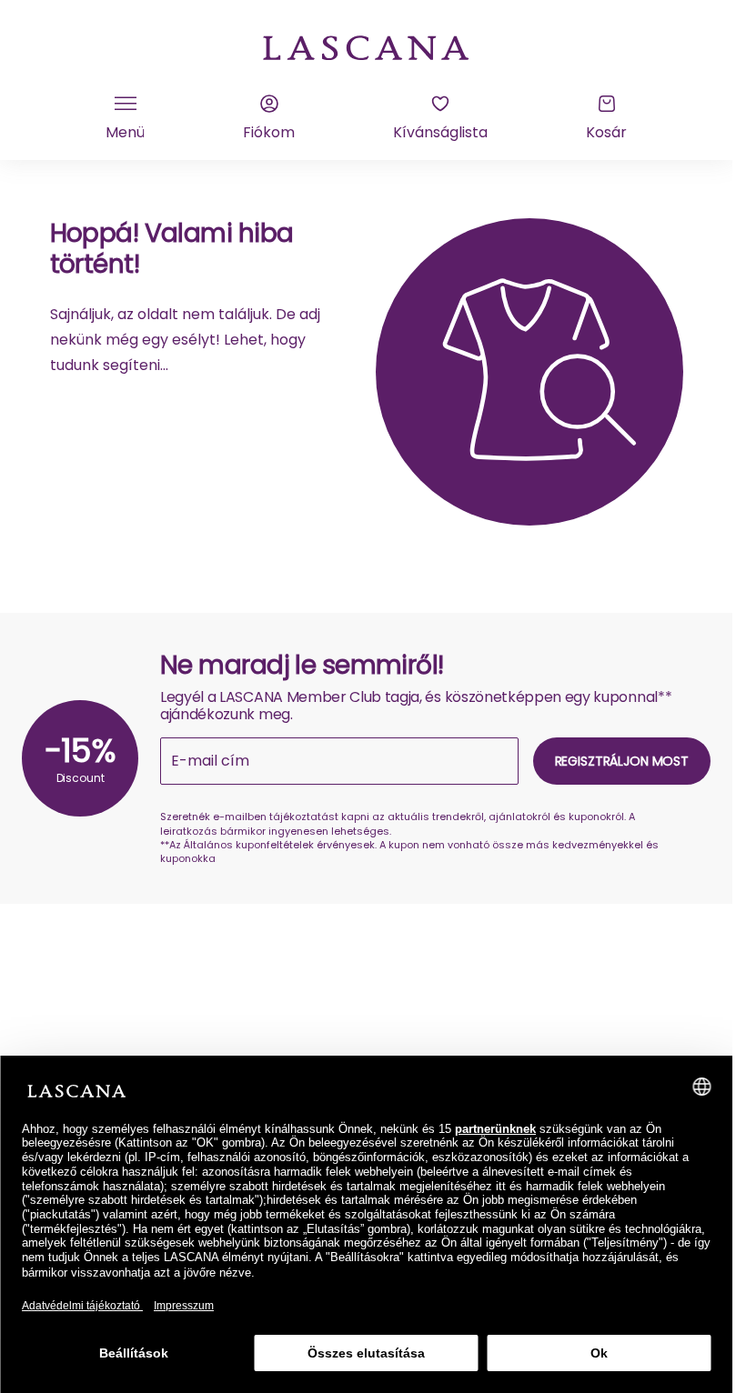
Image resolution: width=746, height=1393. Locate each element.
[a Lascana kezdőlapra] (366, 46)
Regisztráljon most (622, 761)
